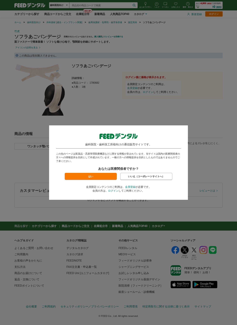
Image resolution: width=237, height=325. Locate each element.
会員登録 (130, 186)
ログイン (113, 190)
